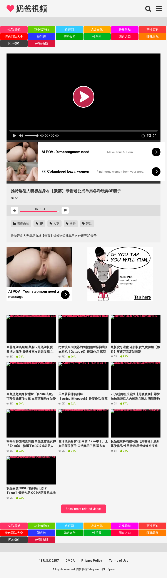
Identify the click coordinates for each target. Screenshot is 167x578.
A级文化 (97, 29)
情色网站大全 (14, 36)
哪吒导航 (153, 36)
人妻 (56, 223)
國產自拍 (22, 223)
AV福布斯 (41, 43)
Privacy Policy (91, 560)
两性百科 (153, 29)
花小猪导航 (41, 29)
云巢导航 (125, 29)
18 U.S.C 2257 (49, 560)
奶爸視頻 (30, 8)
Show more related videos (84, 509)
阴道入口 (125, 36)
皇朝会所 (69, 36)
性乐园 (97, 36)
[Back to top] (152, 564)
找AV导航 (13, 29)
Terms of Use (118, 560)
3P (41, 223)
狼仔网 (69, 29)
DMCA (70, 560)
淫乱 (88, 223)
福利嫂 (41, 36)
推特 (72, 223)
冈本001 (14, 43)
